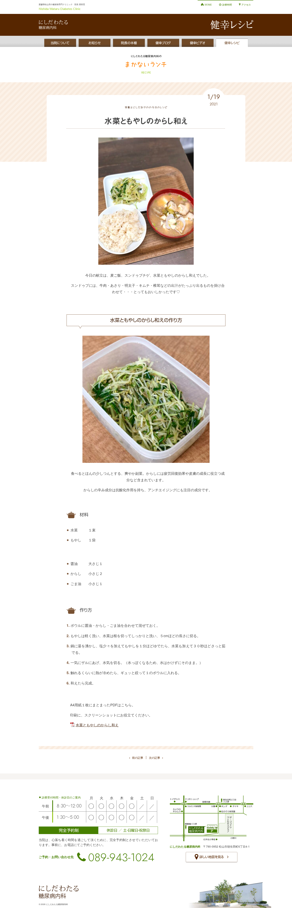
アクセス (246, 4)
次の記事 (154, 757)
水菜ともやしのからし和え (97, 724)
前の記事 (137, 757)
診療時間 (227, 4)
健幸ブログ (163, 43)
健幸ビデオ (197, 43)
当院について (60, 43)
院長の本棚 (129, 43)
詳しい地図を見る (211, 857)
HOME (208, 4)
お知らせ (94, 43)
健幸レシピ (232, 43)
